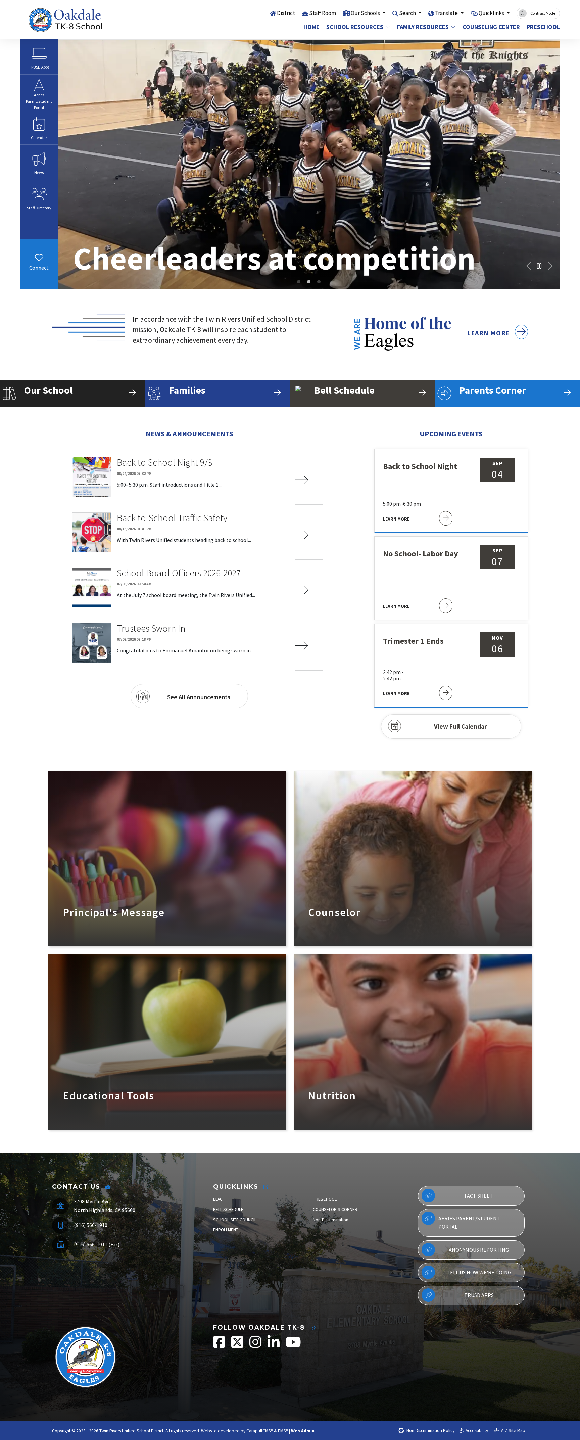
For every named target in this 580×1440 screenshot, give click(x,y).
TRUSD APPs (479, 1295)
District (286, 13)
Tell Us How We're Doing (479, 1272)
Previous (529, 266)
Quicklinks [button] (492, 13)
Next (549, 266)
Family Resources (423, 27)
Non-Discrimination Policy (429, 1430)
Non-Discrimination (330, 1220)
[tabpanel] (309, 164)
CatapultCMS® (259, 1431)
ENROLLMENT (225, 1230)
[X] (44, 278)
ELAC (218, 1199)
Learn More (489, 333)
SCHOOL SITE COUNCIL (234, 1220)
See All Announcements (198, 697)
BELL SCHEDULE (228, 1209)
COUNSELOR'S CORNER (335, 1209)
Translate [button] (447, 13)
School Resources (354, 27)
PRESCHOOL (325, 1199)
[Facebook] (34, 278)
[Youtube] (44, 287)
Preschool (541, 27)
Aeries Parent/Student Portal (469, 1222)
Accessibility (477, 1430)
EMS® (283, 1431)
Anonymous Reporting (479, 1249)
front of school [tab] (298, 281)
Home (311, 27)
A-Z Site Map (512, 1430)
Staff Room (322, 13)
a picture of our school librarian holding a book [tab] (319, 281)
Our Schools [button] (366, 13)
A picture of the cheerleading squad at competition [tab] (308, 281)
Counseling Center (490, 27)
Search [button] (408, 13)
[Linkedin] (274, 1345)
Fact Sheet (479, 1195)
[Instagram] (34, 287)
